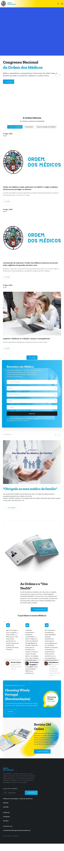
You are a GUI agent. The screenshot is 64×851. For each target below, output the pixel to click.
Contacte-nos (7, 826)
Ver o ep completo (12, 508)
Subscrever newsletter (10, 788)
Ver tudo (32, 357)
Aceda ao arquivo (42, 751)
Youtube (5, 821)
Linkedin (6, 807)
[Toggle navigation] (62, 4)
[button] (55, 75)
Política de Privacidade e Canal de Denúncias (18, 798)
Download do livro (39, 609)
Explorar (10, 711)
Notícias (5, 803)
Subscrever (31, 792)
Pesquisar (32, 413)
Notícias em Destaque (15, 126)
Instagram (6, 816)
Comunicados (29, 126)
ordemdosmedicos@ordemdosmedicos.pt (16, 830)
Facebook (6, 812)
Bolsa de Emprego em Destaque (46, 126)
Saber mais (9, 81)
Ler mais (6, 201)
